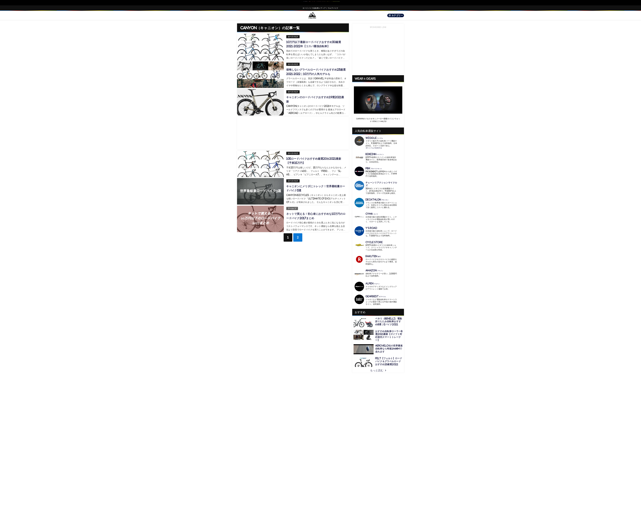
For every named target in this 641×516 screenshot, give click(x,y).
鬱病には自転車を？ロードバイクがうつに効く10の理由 (321, 3)
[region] (378, 102)
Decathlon (377, 197)
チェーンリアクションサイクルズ (381, 181)
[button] (378, 100)
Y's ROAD (371, 225)
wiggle (374, 135)
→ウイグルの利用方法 (374, 145)
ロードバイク (293, 36)
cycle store (374, 239)
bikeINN (375, 151)
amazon (374, 268)
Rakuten (373, 253)
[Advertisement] (293, 133)
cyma (372, 211)
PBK (374, 166)
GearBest (376, 294)
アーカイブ (292, 208)
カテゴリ (396, 15)
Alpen (373, 281)
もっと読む (376, 367)
